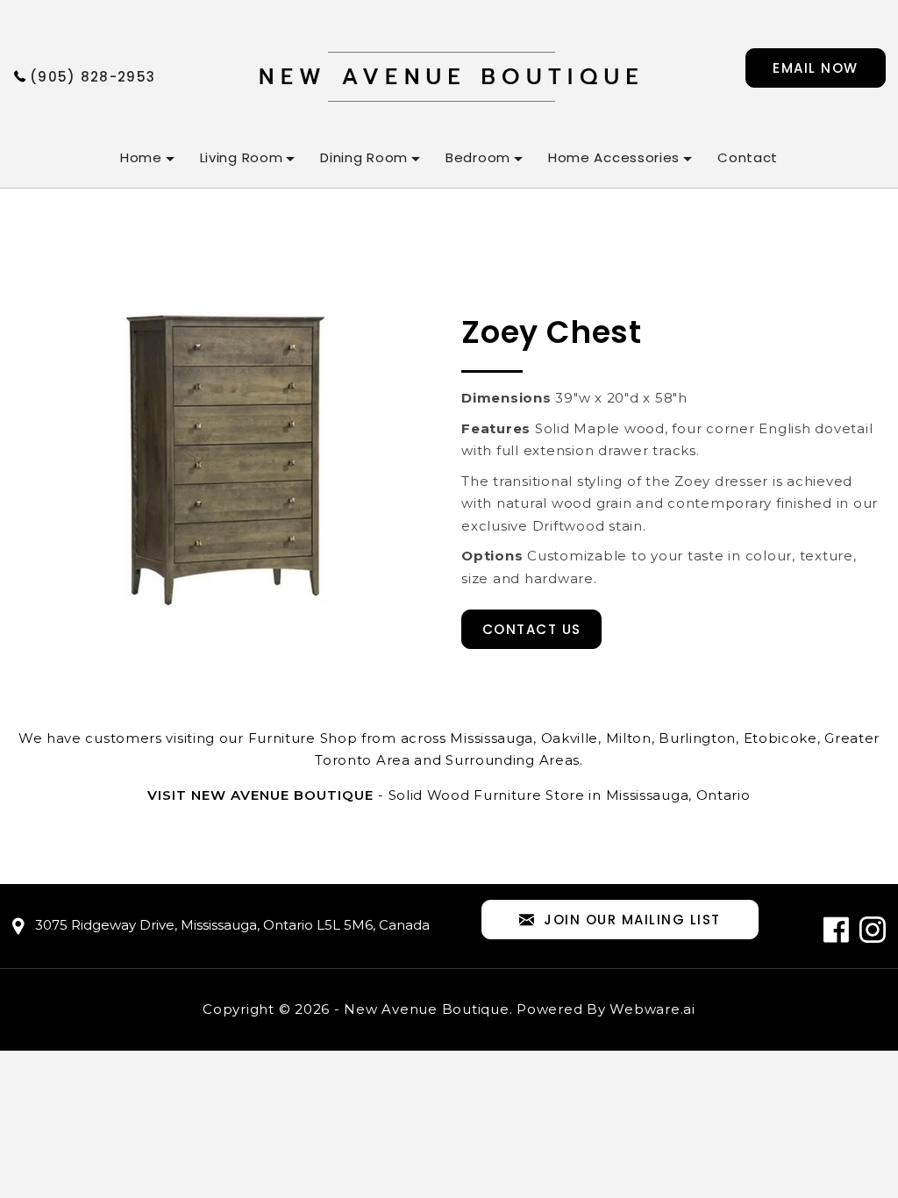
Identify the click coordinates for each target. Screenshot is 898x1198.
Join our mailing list (632, 919)
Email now (816, 68)
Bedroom (477, 157)
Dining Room (364, 157)
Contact (747, 157)
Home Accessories (614, 157)
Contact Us (531, 629)
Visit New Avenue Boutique (260, 795)
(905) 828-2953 (92, 77)
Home (141, 157)
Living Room (241, 157)
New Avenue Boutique (426, 1009)
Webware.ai (652, 1009)
